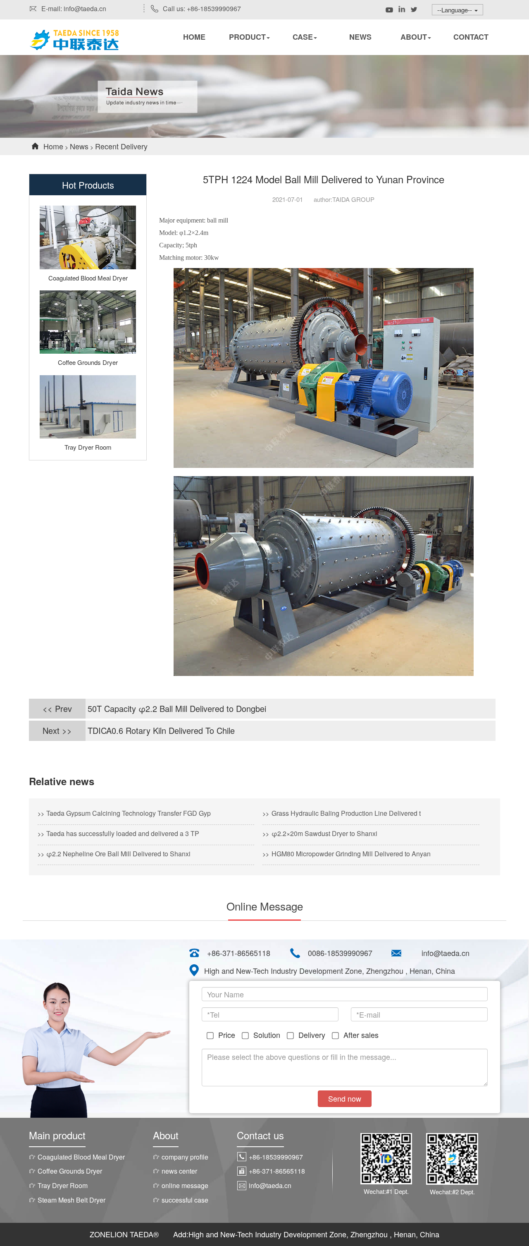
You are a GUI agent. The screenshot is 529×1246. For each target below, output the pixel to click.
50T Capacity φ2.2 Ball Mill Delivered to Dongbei (177, 708)
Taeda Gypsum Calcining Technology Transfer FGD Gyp (128, 813)
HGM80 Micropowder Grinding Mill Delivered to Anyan (351, 853)
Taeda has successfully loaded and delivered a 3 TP (122, 833)
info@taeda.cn (445, 952)
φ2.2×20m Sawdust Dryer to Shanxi (324, 833)
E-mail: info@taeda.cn (73, 8)
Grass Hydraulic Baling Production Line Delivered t (346, 813)
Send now (344, 1098)
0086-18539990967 (340, 952)
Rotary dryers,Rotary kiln (82, 48)
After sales (361, 1035)
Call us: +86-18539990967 (202, 8)
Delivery (311, 1035)
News (79, 146)
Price (226, 1035)
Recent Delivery (121, 146)
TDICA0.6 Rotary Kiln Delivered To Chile (161, 730)
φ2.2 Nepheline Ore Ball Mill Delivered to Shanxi (118, 853)
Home (53, 146)
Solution (266, 1035)
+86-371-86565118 (238, 952)
